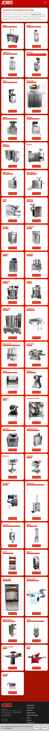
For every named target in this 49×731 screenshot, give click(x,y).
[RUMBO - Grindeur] (36, 292)
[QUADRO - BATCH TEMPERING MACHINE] (13, 440)
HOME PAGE (30, 705)
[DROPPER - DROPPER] (13, 501)
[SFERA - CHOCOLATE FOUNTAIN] (36, 535)
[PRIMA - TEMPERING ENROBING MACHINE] (36, 36)
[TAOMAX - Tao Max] (13, 265)
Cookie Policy (4, 720)
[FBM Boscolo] (6, 705)
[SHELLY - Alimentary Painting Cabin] (36, 563)
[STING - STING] (13, 210)
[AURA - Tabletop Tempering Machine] (13, 36)
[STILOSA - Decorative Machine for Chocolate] (13, 535)
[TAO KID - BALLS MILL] (13, 238)
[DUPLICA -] (13, 466)
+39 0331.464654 (6, 712)
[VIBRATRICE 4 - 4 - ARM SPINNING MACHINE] (13, 630)
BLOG (28, 718)
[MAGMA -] (36, 155)
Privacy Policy (4, 719)
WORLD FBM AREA (32, 715)
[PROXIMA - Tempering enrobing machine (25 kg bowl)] (36, 64)
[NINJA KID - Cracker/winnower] (13, 183)
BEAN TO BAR (31, 713)
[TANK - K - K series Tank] (13, 155)
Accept (36, 727)
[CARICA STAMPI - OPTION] (13, 658)
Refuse (45, 727)
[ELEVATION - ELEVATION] (36, 355)
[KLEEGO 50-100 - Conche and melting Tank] (36, 440)
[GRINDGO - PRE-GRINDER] (36, 210)
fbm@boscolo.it (8, 714)
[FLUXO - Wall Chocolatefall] (13, 563)
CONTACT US (30, 723)
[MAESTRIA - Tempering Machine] (36, 96)
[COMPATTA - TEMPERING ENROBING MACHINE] (13, 63)
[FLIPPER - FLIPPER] (13, 683)
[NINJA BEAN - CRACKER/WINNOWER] (36, 183)
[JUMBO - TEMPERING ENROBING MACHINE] (13, 128)
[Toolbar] (45, 3)
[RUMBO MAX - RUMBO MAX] (13, 323)
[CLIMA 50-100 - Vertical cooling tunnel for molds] (13, 355)
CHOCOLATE (30, 708)
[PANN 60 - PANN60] (13, 410)
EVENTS (29, 720)
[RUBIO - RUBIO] (36, 658)
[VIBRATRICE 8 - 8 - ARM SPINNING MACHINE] (36, 596)
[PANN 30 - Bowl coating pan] (36, 382)
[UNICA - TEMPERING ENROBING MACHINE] (13, 96)
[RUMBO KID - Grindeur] (13, 292)
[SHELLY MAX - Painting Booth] (13, 596)
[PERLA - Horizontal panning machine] (13, 382)
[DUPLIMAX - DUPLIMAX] (36, 467)
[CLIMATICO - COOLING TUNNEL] (36, 323)
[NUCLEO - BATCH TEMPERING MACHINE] (36, 128)
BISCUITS (29, 710)
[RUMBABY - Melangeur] (36, 265)
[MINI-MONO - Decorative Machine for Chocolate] (36, 501)
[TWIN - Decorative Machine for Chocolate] (36, 630)
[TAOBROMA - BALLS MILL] (36, 238)
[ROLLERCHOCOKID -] (36, 410)
